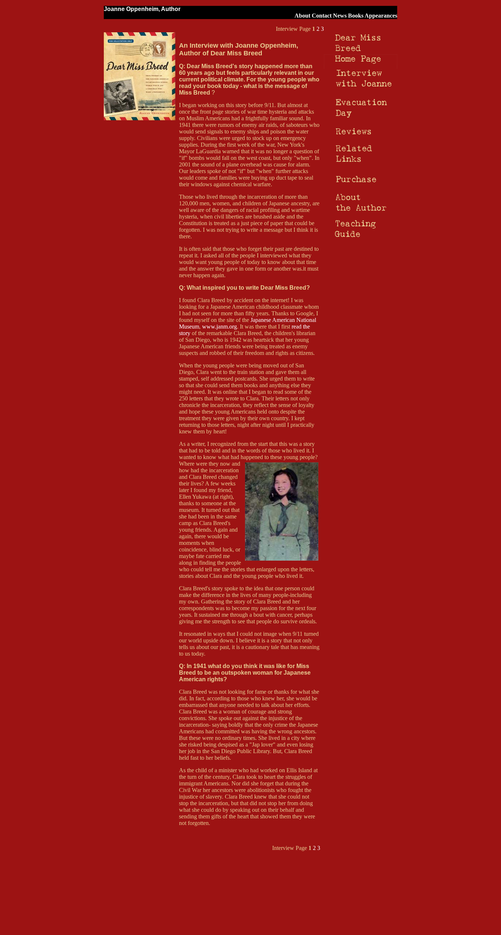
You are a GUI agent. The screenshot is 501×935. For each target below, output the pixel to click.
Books (355, 15)
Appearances (381, 15)
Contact (322, 15)
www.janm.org (219, 326)
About (302, 15)
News (340, 15)
